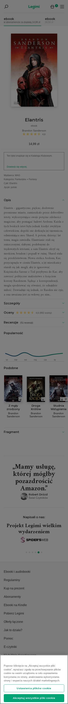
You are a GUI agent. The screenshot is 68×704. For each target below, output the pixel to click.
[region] (34, 679)
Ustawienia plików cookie (34, 688)
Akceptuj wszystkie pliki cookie (34, 697)
